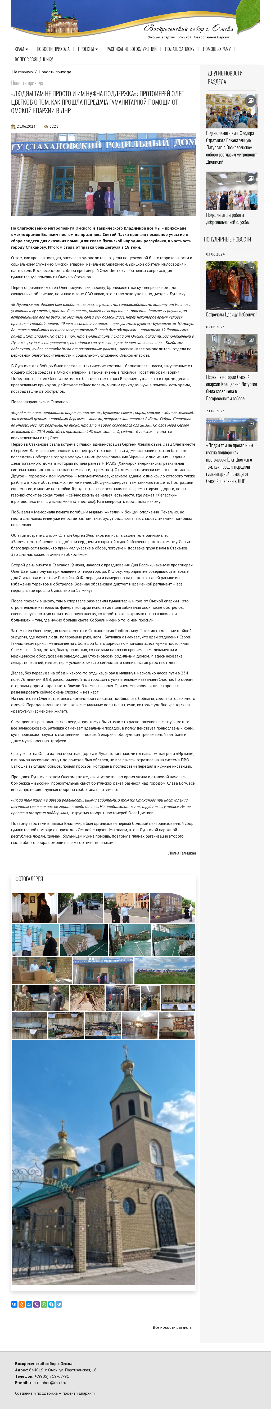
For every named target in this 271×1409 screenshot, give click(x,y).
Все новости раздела (172, 1327)
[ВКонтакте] (14, 1304)
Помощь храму (217, 49)
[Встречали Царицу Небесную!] (232, 285)
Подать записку (180, 49)
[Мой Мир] (29, 1304)
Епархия (86, 1393)
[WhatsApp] (44, 1304)
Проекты (86, 49)
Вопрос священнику (34, 59)
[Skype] (51, 1304)
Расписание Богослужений (132, 49)
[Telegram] (59, 1304)
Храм (19, 49)
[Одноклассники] (22, 1304)
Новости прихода (53, 49)
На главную (22, 71)
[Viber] (36, 1304)
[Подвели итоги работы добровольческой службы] (232, 191)
